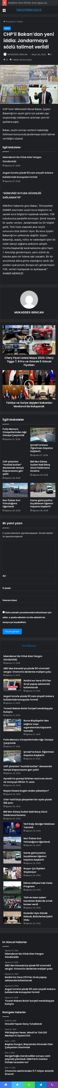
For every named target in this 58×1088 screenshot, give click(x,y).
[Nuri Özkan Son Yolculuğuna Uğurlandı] (15, 490)
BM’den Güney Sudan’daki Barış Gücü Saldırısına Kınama (40, 466)
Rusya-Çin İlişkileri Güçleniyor (34, 870)
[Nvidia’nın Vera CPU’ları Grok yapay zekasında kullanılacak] (12, 685)
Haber (20, 21)
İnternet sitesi (10, 600)
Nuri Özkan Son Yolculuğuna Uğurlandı (11, 503)
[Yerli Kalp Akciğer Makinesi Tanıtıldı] (12, 828)
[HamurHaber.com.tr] (29, 10)
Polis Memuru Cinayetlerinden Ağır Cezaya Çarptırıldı (15, 432)
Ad (5, 576)
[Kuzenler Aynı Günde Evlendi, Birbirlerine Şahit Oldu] (12, 917)
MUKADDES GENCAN (17, 54)
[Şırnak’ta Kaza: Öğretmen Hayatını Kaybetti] (42, 435)
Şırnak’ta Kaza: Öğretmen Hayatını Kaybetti (41, 448)
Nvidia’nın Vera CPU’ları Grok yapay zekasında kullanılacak (37, 684)
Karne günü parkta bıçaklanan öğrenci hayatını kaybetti (41, 503)
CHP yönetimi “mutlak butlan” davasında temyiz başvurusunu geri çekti (13, 468)
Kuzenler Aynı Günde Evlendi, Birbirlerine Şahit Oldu (38, 916)
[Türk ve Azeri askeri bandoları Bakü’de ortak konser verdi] (12, 902)
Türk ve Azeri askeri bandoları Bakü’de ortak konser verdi (38, 901)
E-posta (7, 588)
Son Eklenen (29, 645)
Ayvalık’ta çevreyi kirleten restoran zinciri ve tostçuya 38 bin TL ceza (27, 780)
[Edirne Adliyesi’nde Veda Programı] (12, 887)
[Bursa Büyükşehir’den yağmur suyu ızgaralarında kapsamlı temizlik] (12, 725)
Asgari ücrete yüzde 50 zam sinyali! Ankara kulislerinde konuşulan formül (28, 698)
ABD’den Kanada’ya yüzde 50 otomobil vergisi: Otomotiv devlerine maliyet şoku (27, 670)
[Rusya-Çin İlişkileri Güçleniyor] (12, 873)
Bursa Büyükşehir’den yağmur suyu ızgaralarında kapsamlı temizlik (37, 725)
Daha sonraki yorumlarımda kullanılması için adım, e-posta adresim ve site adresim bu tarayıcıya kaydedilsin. (27, 617)
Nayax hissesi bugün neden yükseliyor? (26, 790)
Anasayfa (10, 21)
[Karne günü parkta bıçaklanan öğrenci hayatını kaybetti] (42, 490)
